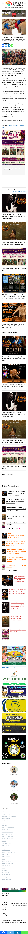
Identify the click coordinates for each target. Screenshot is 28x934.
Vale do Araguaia (6, 879)
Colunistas (4, 825)
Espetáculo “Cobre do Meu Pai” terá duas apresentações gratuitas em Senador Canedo (15, 501)
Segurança (4, 870)
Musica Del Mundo (6, 861)
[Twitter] (6, 45)
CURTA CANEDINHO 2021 (9, 827)
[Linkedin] (9, 45)
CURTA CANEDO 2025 (7, 839)
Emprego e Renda (6, 845)
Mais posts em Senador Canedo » (19, 333)
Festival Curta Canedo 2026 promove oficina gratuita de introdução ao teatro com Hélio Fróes (13, 325)
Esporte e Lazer (6, 848)
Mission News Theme (9, 929)
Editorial (4, 841)
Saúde (3, 868)
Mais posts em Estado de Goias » (19, 191)
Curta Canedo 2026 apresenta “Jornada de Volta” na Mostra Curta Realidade (16, 516)
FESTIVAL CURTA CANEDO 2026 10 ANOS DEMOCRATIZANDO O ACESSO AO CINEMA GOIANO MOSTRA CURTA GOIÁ (13, 297)
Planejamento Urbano (7, 863)
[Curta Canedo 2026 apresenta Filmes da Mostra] (3, 525)
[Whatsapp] (11, 45)
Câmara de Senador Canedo (9, 816)
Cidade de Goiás (6, 821)
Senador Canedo (6, 874)
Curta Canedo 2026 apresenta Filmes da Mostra (14, 269)
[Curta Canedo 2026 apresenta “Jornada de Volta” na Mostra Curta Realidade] (4, 517)
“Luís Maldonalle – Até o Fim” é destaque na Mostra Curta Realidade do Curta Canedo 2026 (16, 509)
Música (3, 859)
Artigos (4, 812)
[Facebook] (3, 45)
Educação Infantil (6, 843)
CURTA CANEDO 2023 (7, 834)
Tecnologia (5, 877)
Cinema (4, 823)
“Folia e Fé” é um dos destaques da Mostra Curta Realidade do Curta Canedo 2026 (16, 493)
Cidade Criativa (6, 818)
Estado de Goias (13, 125)
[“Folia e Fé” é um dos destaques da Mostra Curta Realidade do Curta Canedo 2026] (4, 494)
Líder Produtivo (6, 854)
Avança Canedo (6, 814)
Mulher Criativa (6, 856)
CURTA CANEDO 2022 (7, 832)
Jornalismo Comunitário (8, 852)
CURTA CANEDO (6, 830)
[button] (2, 157)
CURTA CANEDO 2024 (7, 836)
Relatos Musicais (6, 865)
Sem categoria (5, 872)
